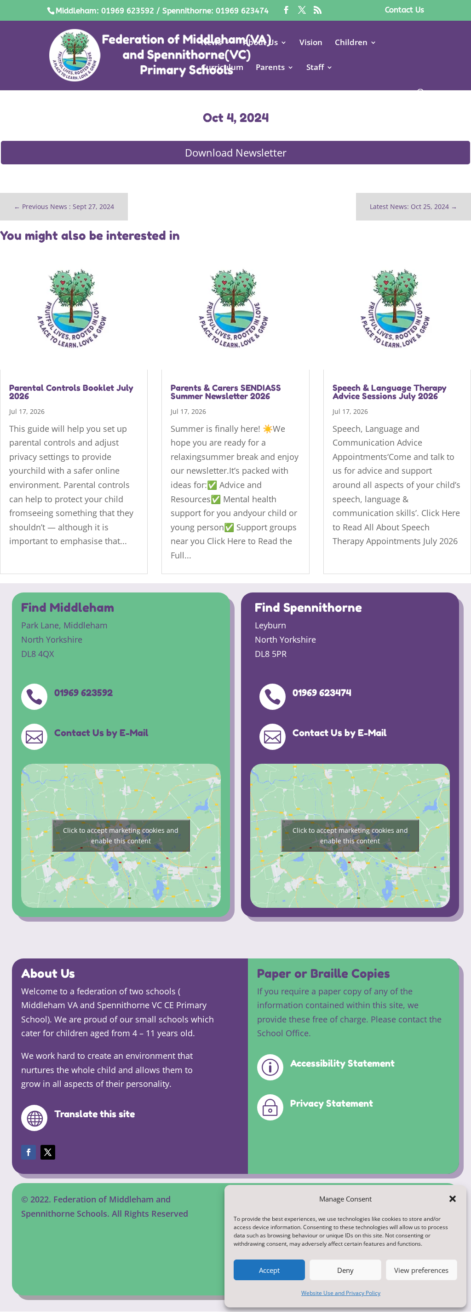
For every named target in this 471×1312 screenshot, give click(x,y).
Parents (270, 68)
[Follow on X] (47, 1152)
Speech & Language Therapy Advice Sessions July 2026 (390, 392)
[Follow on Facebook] (28, 1152)
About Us (260, 43)
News (211, 43)
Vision (310, 43)
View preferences (421, 1270)
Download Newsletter (236, 152)
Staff (315, 68)
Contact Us (404, 10)
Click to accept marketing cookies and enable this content (120, 835)
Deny (345, 1270)
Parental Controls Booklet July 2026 (71, 392)
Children (351, 43)
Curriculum (222, 68)
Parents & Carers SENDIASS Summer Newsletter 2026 (226, 392)
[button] (452, 1198)
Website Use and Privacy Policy (340, 1293)
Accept (269, 1270)
